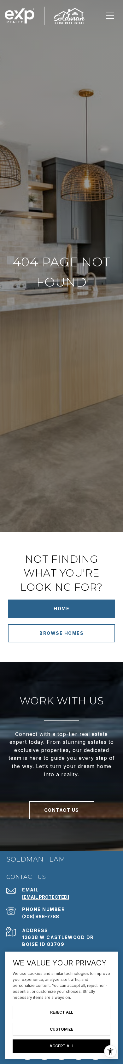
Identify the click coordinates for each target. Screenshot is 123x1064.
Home (61, 608)
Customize (61, 1029)
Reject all (61, 1012)
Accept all (62, 1046)
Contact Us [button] (61, 810)
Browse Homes (61, 633)
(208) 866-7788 (40, 916)
